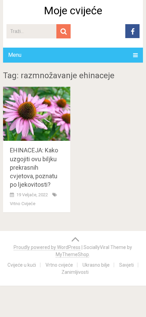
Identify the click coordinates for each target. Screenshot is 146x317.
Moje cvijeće (73, 10)
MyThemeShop (72, 254)
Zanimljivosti (75, 272)
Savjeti (126, 265)
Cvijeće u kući (21, 265)
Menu (14, 55)
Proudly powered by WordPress (47, 247)
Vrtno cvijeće (22, 203)
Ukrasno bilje (96, 265)
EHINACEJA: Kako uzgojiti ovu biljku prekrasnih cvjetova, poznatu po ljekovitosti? (34, 167)
